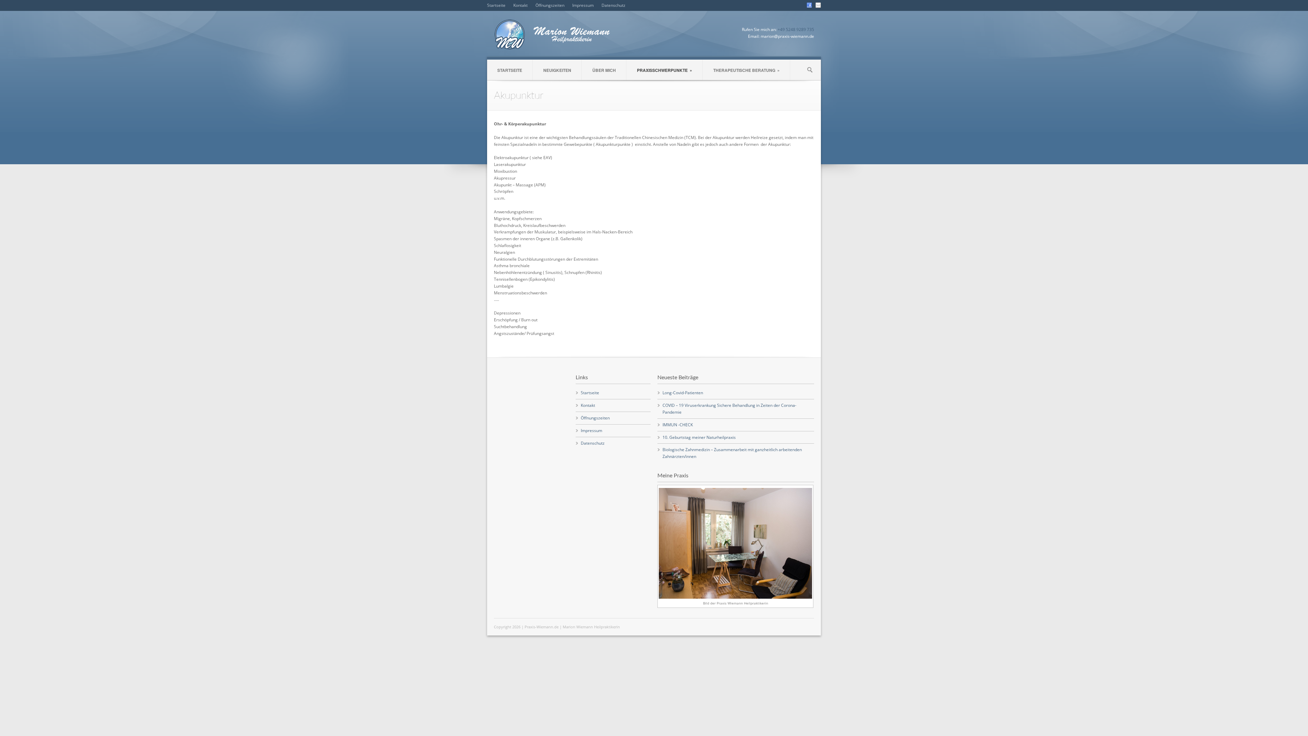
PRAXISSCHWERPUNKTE (664, 70)
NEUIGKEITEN (557, 70)
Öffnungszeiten (549, 5)
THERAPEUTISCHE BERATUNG (746, 70)
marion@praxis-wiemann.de (787, 36)
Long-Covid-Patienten (683, 393)
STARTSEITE (509, 70)
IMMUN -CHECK (678, 425)
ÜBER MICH (604, 70)
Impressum (583, 5)
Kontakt (520, 5)
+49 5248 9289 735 (796, 29)
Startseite (496, 5)
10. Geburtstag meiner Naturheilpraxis (699, 437)
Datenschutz (613, 5)
